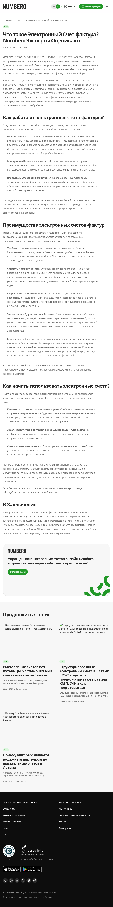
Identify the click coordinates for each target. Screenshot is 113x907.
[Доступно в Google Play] (32, 869)
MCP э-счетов (65, 808)
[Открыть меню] (107, 6)
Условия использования (15, 815)
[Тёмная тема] (54, 6)
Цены (5, 828)
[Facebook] (5, 880)
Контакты (63, 821)
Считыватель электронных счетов (20, 802)
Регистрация (65, 828)
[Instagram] (17, 880)
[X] (23, 880)
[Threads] (28, 880)
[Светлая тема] (58, 6)
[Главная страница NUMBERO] (14, 6)
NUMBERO (8, 20)
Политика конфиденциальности (74, 815)
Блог (19, 20)
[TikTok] (34, 880)
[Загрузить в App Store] (12, 869)
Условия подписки (12, 821)
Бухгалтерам (9, 808)
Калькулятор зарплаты (70, 802)
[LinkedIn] (11, 880)
